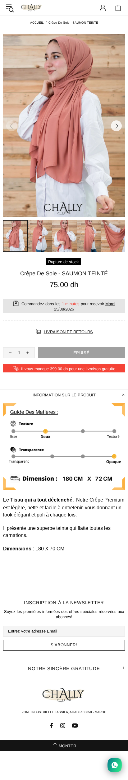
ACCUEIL (37, 22)
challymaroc (31, 8)
